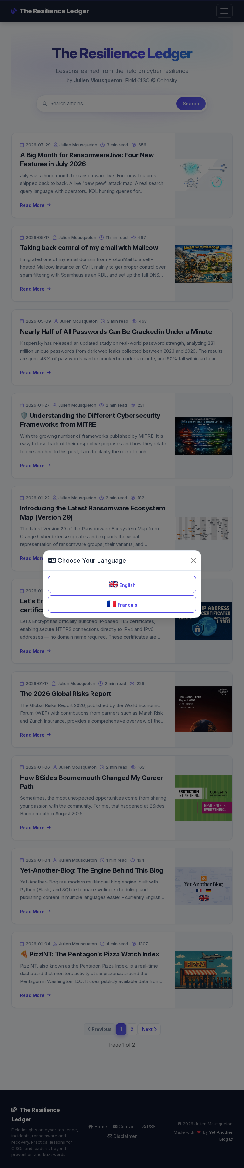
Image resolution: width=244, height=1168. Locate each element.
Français (122, 603)
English (122, 584)
